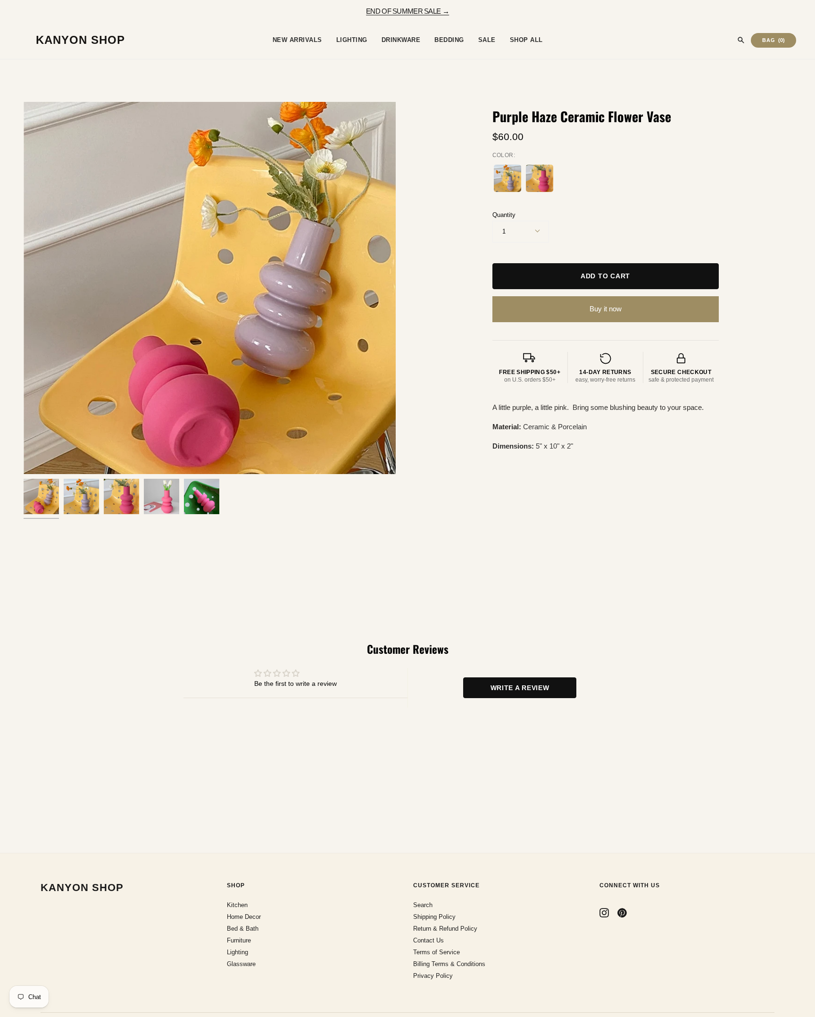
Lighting (237, 952)
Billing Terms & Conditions (449, 963)
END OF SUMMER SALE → (407, 10)
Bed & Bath (242, 928)
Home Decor (244, 916)
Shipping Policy (434, 916)
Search (422, 905)
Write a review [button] (520, 688)
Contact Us (428, 940)
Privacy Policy (433, 975)
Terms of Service (436, 952)
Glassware (241, 963)
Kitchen (237, 905)
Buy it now (606, 309)
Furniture (239, 940)
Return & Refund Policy (445, 928)
